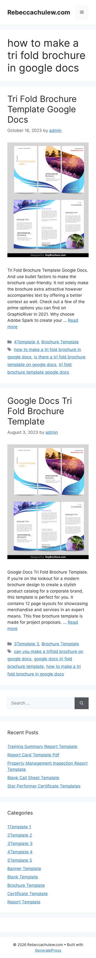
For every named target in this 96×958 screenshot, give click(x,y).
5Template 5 (19, 860)
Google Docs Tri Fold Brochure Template (39, 410)
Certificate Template (27, 893)
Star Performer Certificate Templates (43, 786)
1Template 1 (19, 826)
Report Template (23, 902)
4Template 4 (26, 341)
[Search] (82, 703)
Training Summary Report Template (42, 746)
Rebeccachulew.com (38, 12)
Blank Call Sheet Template (33, 777)
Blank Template (22, 876)
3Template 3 (26, 643)
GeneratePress (48, 950)
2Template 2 (19, 835)
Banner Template (24, 868)
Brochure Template (60, 341)
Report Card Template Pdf (33, 754)
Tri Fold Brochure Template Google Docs (42, 109)
